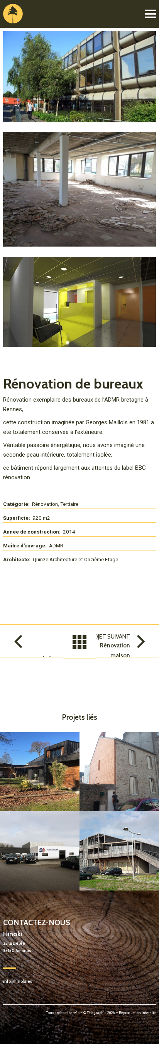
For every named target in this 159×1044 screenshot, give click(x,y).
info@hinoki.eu (17, 981)
